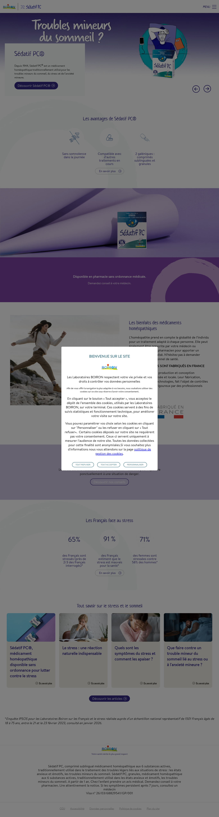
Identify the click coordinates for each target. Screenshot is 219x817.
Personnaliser (135, 465)
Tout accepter (109, 465)
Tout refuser (83, 465)
